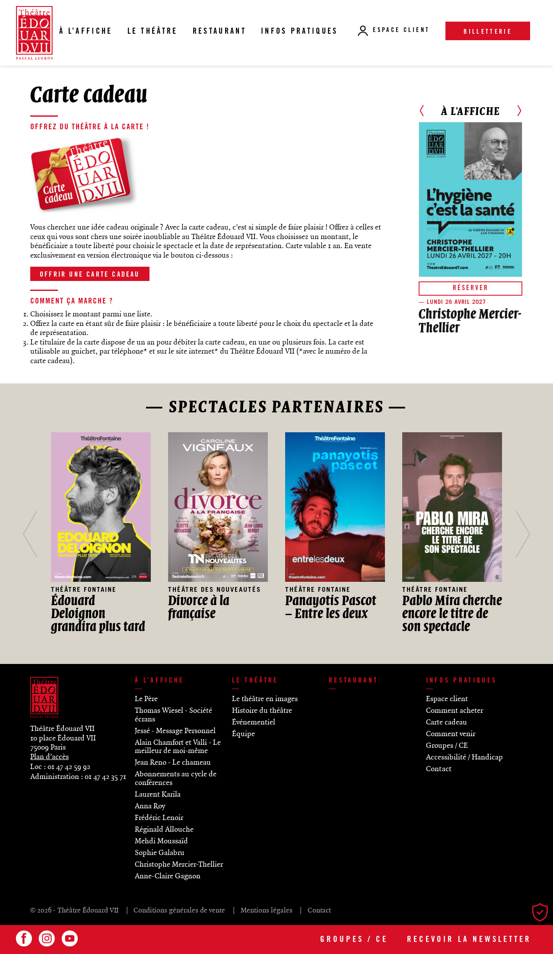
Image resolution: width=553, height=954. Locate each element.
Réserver (471, 288)
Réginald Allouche (164, 829)
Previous (421, 110)
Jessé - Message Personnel (175, 731)
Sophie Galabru (159, 853)
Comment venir (450, 734)
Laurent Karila (158, 794)
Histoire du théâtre (262, 711)
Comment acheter (454, 711)
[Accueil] (34, 32)
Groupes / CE (354, 940)
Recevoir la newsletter (469, 940)
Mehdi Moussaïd (161, 841)
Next (519, 110)
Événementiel (253, 722)
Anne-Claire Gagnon (167, 876)
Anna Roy (150, 806)
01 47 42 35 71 (105, 777)
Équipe (243, 734)
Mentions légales (266, 910)
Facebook (22, 938)
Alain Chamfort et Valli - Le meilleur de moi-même (178, 747)
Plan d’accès (49, 757)
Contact (438, 769)
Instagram (45, 938)
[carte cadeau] (84, 212)
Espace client (401, 31)
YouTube (68, 938)
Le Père (146, 699)
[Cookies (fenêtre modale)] (542, 913)
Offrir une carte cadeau (90, 274)
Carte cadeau (446, 722)
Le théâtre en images (265, 699)
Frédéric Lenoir (159, 818)
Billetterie (488, 32)
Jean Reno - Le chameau (173, 762)
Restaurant (353, 680)
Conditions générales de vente (179, 910)
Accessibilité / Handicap (464, 757)
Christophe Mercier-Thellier (179, 864)
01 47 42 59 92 (69, 767)
